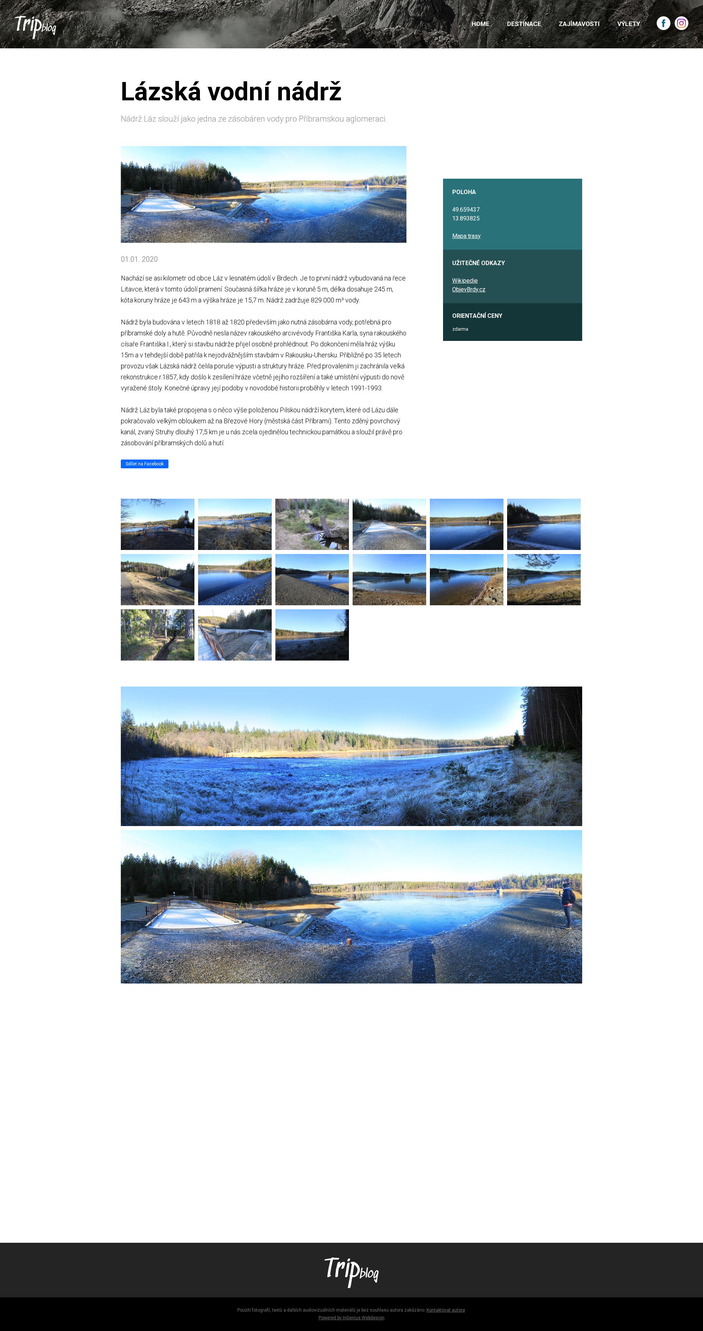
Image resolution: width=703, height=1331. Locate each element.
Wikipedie (465, 280)
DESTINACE (524, 23)
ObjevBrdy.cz (469, 289)
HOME (481, 23)
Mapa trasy (466, 236)
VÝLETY (628, 23)
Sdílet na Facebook (145, 463)
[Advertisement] (340, 1123)
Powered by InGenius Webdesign (351, 1317)
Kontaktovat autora (446, 1310)
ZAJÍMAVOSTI (579, 23)
